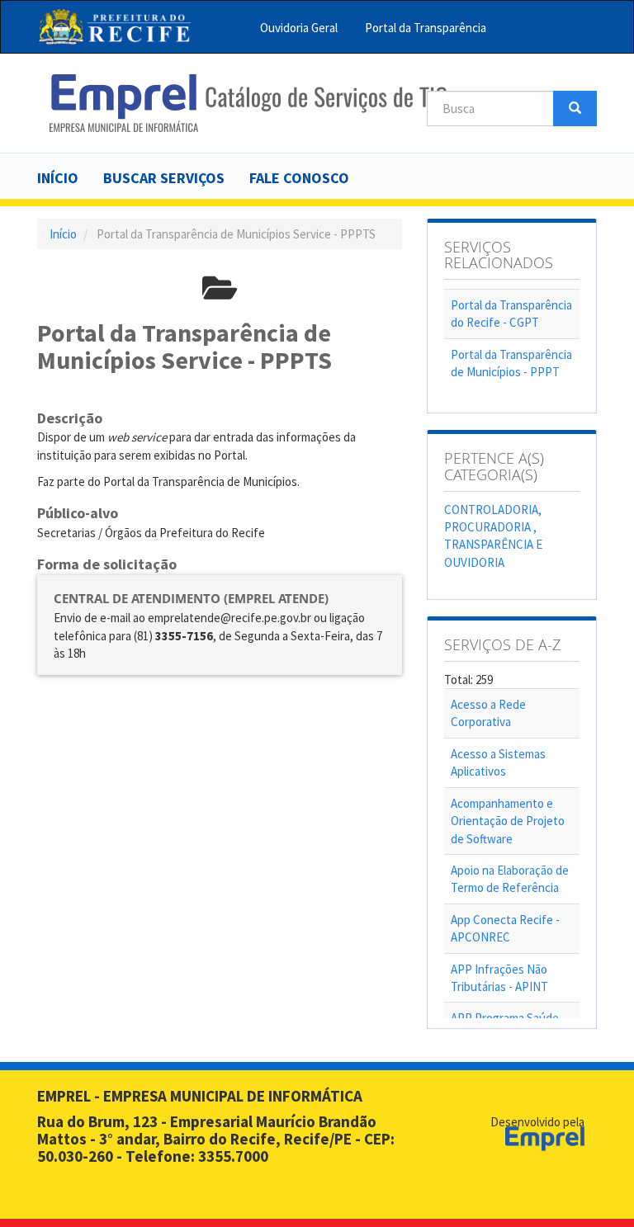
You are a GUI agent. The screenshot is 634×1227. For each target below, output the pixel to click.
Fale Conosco (299, 177)
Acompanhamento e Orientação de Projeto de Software (508, 821)
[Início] (248, 103)
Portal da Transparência (425, 27)
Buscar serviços (164, 177)
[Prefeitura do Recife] (114, 27)
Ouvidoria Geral (299, 27)
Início (57, 177)
